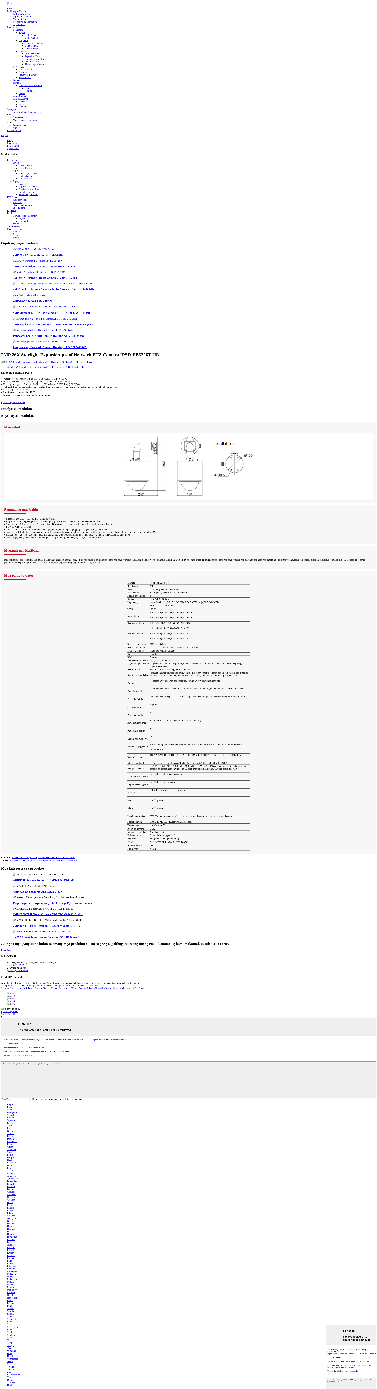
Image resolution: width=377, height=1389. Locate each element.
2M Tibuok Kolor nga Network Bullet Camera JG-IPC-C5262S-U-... (54, 289)
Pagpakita (17, 80)
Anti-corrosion (25, 69)
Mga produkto (13, 27)
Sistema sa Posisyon (28, 75)
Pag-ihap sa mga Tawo (35, 59)
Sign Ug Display (50, 988)
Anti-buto (23, 72)
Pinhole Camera (32, 61)
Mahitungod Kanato (16, 11)
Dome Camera (31, 38)
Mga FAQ (18, 128)
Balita (10, 114)
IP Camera (18, 30)
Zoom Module (19, 96)
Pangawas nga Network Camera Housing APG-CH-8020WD (50, 335)
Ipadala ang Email (9, 1011)
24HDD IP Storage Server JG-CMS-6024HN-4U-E (43, 880)
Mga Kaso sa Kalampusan (25, 120)
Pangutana (6, 950)
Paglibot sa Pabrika (22, 16)
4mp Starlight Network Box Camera (129, 988)
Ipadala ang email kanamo (13, 402)
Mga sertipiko (19, 19)
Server (22, 93)
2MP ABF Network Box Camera (32, 300)
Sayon (22, 32)
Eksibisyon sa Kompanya (25, 22)
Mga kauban (19, 24)
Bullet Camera (31, 35)
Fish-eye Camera (32, 53)
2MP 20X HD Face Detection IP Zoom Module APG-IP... (47, 925)
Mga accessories (20, 98)
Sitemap (80, 985)
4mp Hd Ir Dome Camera (30, 988)
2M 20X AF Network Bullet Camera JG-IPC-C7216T (45, 277)
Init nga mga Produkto (64, 985)
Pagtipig (17, 83)
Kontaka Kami (14, 130)
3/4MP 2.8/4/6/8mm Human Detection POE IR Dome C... (47, 937)
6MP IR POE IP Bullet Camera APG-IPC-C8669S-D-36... (48, 914)
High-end (23, 40)
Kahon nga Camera (34, 43)
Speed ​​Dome (25, 77)
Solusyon (11, 109)
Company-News (20, 117)
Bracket (22, 101)
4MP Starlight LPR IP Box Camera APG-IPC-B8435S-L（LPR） (53, 312)
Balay (10, 8)
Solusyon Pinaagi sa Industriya (27, 112)
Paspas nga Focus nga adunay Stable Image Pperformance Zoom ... (54, 903)
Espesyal (23, 51)
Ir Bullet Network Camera (99, 988)
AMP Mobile (92, 985)
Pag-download (20, 125)
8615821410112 (8, 1014)
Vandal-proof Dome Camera (72, 988)
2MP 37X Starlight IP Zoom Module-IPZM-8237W (44, 266)
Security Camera (9, 988)
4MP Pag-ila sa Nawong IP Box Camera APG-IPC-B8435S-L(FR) (53, 324)
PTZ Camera (19, 67)
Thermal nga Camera (34, 64)
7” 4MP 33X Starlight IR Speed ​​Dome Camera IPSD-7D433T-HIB (43, 857)
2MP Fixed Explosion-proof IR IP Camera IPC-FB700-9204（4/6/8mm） (43, 860)
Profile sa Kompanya (23, 14)
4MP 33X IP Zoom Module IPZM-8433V (38, 891)
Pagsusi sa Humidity (34, 56)
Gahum (22, 106)
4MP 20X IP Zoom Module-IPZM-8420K (38, 255)
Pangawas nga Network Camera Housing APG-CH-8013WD (50, 347)
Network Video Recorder (30, 85)
